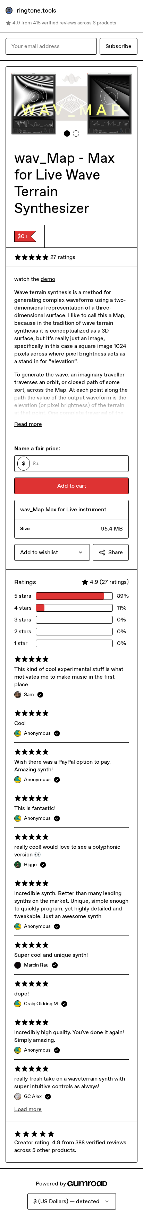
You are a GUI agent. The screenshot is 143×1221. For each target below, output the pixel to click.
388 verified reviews (100, 1142)
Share (115, 552)
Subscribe (119, 46)
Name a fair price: (37, 448)
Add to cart (71, 485)
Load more (28, 1109)
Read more (28, 424)
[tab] (67, 133)
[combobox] (52, 552)
